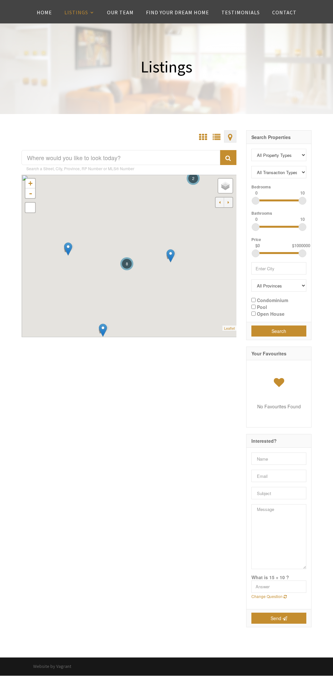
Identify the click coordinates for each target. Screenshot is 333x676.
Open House (270, 313)
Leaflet (229, 328)
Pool (261, 307)
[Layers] (225, 186)
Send (277, 618)
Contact (284, 13)
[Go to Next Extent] (228, 202)
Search (279, 331)
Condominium (272, 300)
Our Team (120, 13)
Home (44, 13)
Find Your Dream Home (177, 13)
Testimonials (240, 13)
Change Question (267, 596)
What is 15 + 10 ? (270, 577)
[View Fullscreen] (30, 207)
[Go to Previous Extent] (220, 202)
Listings (76, 13)
